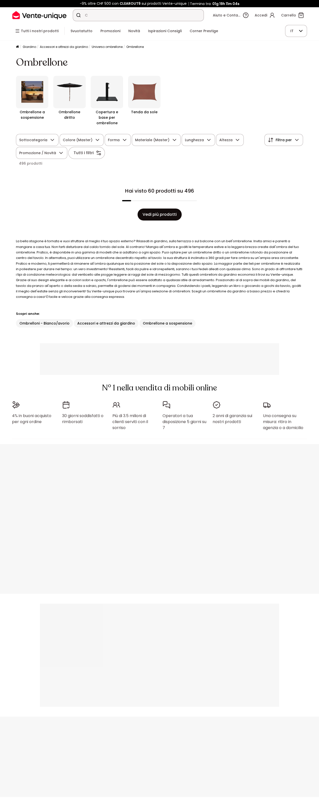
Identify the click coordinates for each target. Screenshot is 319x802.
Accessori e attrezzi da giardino (64, 47)
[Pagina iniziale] (17, 47)
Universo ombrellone (107, 47)
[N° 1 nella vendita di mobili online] (39, 15)
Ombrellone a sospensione (167, 323)
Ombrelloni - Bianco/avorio (44, 323)
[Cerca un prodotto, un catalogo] (78, 15)
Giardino (29, 47)
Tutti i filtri (84, 153)
